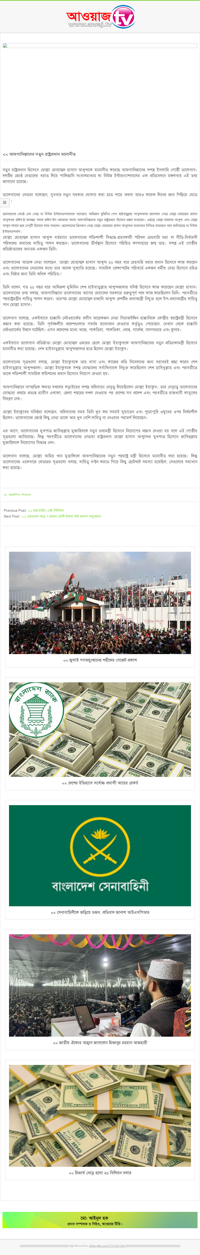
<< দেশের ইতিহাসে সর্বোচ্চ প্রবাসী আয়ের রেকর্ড (100, 783)
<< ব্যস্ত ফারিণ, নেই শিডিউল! (46, 511)
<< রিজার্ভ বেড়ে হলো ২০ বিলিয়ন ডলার (100, 1173)
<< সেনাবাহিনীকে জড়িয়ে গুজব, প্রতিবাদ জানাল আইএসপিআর (100, 912)
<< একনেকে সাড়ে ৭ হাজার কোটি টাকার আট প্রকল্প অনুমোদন (61, 516)
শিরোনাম (26, 494)
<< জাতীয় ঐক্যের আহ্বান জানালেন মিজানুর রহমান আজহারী (100, 1042)
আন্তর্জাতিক (14, 494)
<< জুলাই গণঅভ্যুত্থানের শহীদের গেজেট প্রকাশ (100, 660)
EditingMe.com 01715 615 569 (107, 1245)
